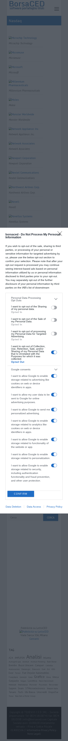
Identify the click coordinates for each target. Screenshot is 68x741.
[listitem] (34, 299)
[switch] (54, 307)
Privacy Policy (54, 506)
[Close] (60, 234)
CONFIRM (20, 493)
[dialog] (34, 370)
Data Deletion (13, 506)
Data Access (34, 506)
